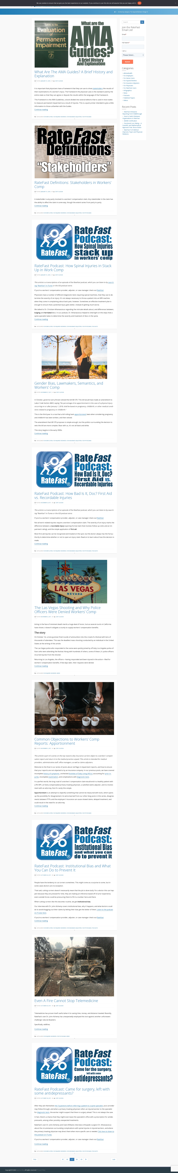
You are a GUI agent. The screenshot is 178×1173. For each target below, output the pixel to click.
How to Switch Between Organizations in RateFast (131, 117)
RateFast (100, 290)
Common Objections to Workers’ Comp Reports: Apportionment (66, 741)
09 (81, 1159)
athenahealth (128, 73)
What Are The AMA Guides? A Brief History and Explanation (73, 73)
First (34, 1159)
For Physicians (86, 116)
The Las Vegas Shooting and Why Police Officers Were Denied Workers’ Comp (67, 609)
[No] (175, 3)
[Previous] (63, 1159)
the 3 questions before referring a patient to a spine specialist (79, 1106)
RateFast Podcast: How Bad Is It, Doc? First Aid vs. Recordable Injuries (73, 495)
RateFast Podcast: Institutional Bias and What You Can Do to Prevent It (72, 868)
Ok (139, 3)
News (58, 673)
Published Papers (129, 98)
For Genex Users (129, 78)
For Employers (48, 116)
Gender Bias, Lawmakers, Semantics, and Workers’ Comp (68, 385)
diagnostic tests (83, 777)
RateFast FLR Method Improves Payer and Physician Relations (132, 132)
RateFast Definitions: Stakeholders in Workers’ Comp (72, 184)
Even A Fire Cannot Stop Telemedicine (66, 1000)
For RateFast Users (130, 88)
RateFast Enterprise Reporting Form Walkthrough (132, 113)
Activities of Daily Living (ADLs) (80, 773)
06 (67, 1159)
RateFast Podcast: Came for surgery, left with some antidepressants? (72, 1091)
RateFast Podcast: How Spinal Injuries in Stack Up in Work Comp (72, 267)
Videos (126, 100)
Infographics (128, 90)
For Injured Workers (59, 116)
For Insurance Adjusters (74, 116)
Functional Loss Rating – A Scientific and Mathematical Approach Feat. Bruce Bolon (132, 125)
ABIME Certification (130, 121)
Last (113, 1159)
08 (77, 1159)
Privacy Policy (41, 1170)
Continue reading (41, 109)
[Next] (86, 1159)
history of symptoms (51, 773)
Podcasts (95, 326)
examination (53, 777)
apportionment (80, 414)
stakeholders (98, 88)
